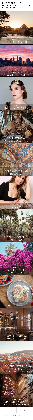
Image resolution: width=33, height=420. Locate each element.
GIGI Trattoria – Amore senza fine (16, 139)
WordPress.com (6, 418)
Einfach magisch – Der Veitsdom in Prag (16, 403)
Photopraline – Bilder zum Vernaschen (12, 5)
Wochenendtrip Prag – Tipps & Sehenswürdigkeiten (16, 369)
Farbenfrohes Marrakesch (16, 271)
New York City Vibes (16, 75)
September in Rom (16, 42)
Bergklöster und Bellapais (16, 172)
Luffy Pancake (16, 306)
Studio (16, 207)
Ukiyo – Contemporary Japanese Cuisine (17, 336)
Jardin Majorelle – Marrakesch (16, 238)
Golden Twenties (16, 108)
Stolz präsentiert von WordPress (10, 415)
